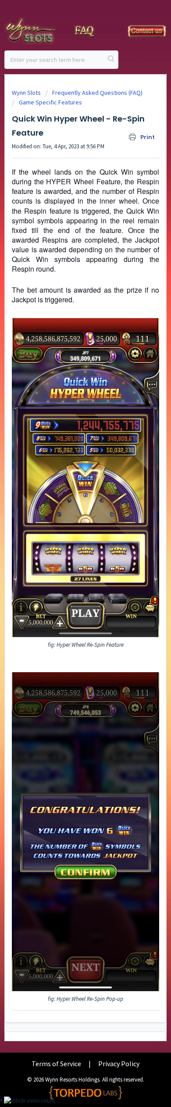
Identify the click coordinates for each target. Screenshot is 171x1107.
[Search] (111, 59)
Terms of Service (56, 1063)
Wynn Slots (26, 93)
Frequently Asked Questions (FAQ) (97, 93)
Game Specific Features (50, 102)
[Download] (69, 560)
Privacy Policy (118, 1063)
